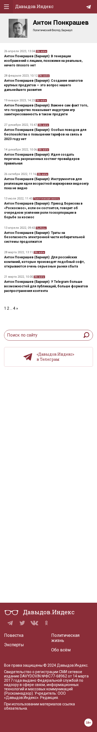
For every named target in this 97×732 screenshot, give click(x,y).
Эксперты (14, 644)
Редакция (49, 697)
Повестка (13, 635)
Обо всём (41, 51)
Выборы (41, 228)
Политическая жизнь (46, 198)
